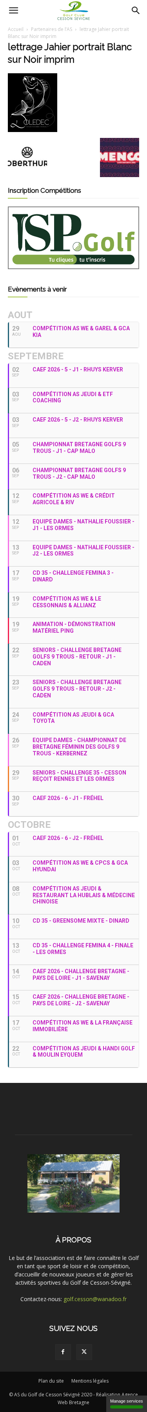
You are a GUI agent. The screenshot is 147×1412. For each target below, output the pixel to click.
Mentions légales (90, 1381)
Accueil (16, 29)
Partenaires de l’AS (51, 29)
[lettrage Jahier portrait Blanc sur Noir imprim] (32, 130)
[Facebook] (63, 1352)
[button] (13, 10)
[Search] (136, 10)
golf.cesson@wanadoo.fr (95, 1299)
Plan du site (51, 1381)
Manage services (126, 1401)
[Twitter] (84, 1352)
